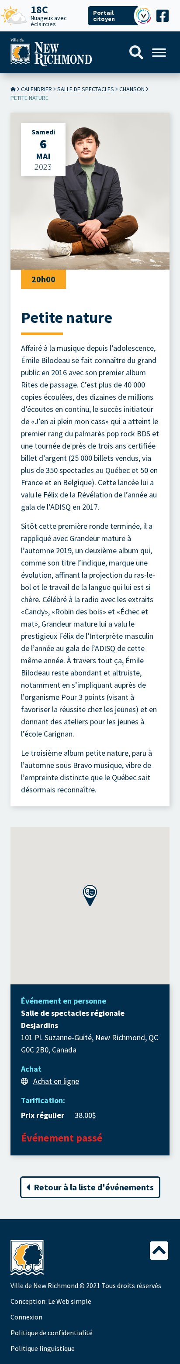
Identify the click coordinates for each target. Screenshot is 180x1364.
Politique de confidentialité (51, 1332)
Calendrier (36, 89)
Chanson (132, 89)
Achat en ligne (56, 1081)
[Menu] (159, 52)
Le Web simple (69, 1301)
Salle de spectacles (85, 89)
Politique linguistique (42, 1348)
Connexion (26, 1317)
